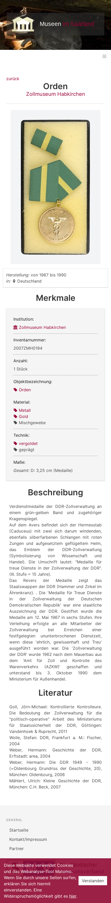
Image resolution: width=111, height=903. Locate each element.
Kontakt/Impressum (28, 839)
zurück (12, 78)
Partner (16, 848)
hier (72, 896)
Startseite (18, 830)
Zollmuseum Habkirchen (55, 94)
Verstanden (93, 880)
